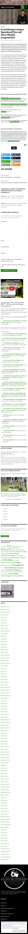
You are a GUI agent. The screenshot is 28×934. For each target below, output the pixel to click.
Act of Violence (4, 546)
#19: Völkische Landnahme (11, 343)
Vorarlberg (15, 576)
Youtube (5, 511)
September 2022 (5, 695)
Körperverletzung (6, 557)
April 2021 (3, 741)
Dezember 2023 (4, 655)
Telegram (5, 516)
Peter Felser (4, 565)
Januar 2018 (3, 846)
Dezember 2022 (4, 687)
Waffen (20, 576)
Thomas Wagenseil (4, 573)
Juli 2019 (3, 797)
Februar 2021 (4, 746)
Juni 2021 (3, 735)
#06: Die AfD (7, 415)
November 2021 (4, 722)
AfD (17, 46)
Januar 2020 (3, 781)
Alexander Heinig (14, 546)
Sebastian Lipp (12, 40)
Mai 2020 (3, 770)
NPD (24, 557)
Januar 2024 (3, 652)
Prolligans (10, 565)
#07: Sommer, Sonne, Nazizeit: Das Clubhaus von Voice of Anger (14, 409)
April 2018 (3, 838)
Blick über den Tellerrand (6, 908)
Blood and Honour (14, 548)
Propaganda (18, 565)
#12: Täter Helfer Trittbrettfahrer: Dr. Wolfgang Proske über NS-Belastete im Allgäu (14, 383)
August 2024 (4, 633)
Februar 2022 (4, 714)
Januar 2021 (3, 749)
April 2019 (3, 805)
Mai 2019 (3, 803)
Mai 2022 (3, 706)
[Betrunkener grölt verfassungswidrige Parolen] (7, 591)
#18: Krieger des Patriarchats (12, 347)
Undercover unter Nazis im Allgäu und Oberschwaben (14, 181)
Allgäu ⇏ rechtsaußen (7, 7)
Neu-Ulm (19, 557)
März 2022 (3, 711)
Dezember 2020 (4, 752)
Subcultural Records (18, 571)
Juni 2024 (3, 639)
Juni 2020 (3, 768)
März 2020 (3, 776)
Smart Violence (11, 571)
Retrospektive (4, 916)
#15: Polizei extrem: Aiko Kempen (13, 365)
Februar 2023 (4, 682)
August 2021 (4, 730)
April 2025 (3, 622)
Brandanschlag (14, 549)
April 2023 (3, 676)
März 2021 (3, 744)
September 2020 (5, 760)
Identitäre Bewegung (7, 555)
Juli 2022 (3, 700)
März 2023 (3, 679)
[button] (5, 154)
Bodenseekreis (8, 169)
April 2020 (3, 773)
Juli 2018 (3, 830)
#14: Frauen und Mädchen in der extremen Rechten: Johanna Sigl (13, 370)
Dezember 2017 (4, 848)
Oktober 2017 (4, 854)
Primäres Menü (26, 7)
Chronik (2, 911)
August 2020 (4, 762)
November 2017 (4, 851)
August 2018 (4, 827)
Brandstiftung (20, 549)
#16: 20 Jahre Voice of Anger (11, 360)
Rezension (3, 919)
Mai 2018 (3, 835)
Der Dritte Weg (14, 551)
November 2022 (4, 690)
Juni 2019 (3, 800)
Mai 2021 (3, 738)
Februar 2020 (4, 778)
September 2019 (5, 792)
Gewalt (8, 553)
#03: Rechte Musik (8, 430)
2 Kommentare (18, 40)
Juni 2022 (3, 703)
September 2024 (5, 631)
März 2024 (3, 647)
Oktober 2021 (4, 725)
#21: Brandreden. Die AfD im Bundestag (15, 333)
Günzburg (15, 553)
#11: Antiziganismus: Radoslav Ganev (14, 388)
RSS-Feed (5, 519)
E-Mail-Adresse (5, 246)
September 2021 (5, 727)
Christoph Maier (5, 551)
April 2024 (3, 644)
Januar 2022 (3, 717)
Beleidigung (20, 546)
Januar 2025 (3, 628)
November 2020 (4, 754)
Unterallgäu (14, 573)
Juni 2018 (3, 832)
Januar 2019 (3, 813)
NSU (2, 560)
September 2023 (5, 663)
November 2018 (4, 819)
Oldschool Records (7, 562)
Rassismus (3, 567)
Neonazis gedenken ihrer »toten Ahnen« (11, 176)
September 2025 (5, 612)
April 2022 (3, 709)
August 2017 (4, 859)
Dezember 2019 (4, 784)
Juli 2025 (3, 617)
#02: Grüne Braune (8, 435)
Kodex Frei (17, 555)
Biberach (7, 548)
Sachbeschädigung (13, 570)
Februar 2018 (4, 843)
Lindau (13, 557)
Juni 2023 (3, 671)
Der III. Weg (22, 551)
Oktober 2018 (4, 822)
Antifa (2, 905)
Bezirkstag (3, 548)
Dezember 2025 (4, 606)
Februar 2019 (4, 811)
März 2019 (3, 808)
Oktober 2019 (4, 789)
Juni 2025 (3, 620)
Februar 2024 (4, 649)
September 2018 (5, 824)
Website (3, 253)
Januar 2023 (3, 684)
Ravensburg (9, 567)
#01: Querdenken (8, 440)
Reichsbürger (19, 568)
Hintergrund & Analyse (6, 913)
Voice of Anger (6, 576)
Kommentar (4, 221)
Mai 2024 (3, 641)
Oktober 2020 (4, 757)
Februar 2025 (4, 625)
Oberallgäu (8, 560)
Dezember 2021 (4, 719)
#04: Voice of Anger (9, 426)
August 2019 (4, 795)
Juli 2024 (3, 636)
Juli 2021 (3, 733)
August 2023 (4, 666)
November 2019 (4, 787)
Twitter (5, 508)
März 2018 (3, 840)
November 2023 (4, 657)
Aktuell (3, 26)
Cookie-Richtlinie (15, 928)
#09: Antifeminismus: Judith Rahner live (14, 399)
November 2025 (4, 609)
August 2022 (4, 698)
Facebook (5, 514)
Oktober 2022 (4, 692)
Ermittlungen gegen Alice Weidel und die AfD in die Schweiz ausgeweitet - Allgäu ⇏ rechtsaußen (14, 205)
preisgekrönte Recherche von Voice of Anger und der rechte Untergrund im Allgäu (13, 494)
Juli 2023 (3, 668)
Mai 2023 (3, 674)
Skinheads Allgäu (4, 571)
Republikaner (3, 570)
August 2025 (4, 614)
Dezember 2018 (4, 816)
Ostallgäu (17, 562)
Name (3, 240)
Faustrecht (3, 553)
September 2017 (5, 856)
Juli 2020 (3, 765)
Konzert (21, 555)
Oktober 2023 (4, 660)
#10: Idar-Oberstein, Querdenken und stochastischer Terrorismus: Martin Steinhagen (13, 394)
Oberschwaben (16, 560)
